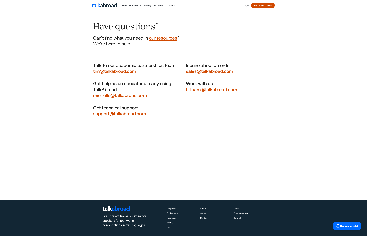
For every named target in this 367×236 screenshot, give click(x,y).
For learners (172, 213)
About (172, 5)
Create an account (242, 213)
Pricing (147, 5)
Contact (204, 218)
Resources (159, 5)
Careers (203, 213)
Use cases (171, 227)
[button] (131, 5)
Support (237, 218)
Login (246, 5)
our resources (163, 37)
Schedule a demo (263, 5)
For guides (171, 208)
